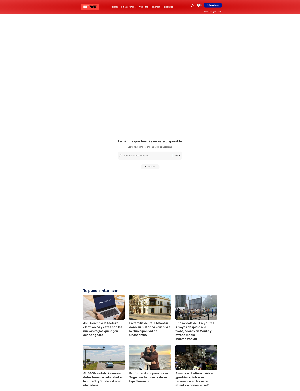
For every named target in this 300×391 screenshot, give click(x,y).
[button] (192, 5)
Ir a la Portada (150, 167)
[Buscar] (147, 156)
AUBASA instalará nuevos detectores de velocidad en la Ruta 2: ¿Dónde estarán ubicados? (103, 379)
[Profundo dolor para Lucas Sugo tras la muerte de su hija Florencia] (150, 357)
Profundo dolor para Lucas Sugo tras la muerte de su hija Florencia (148, 377)
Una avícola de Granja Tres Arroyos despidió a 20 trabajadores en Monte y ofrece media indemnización (194, 331)
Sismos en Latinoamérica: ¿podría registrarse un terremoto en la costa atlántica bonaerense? (194, 379)
